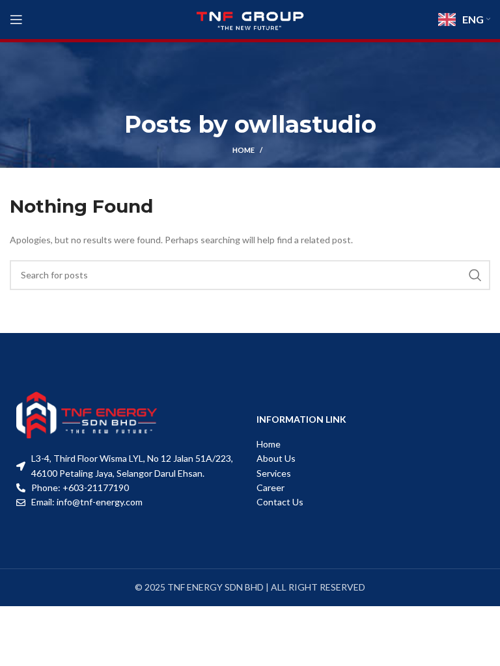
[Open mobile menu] (16, 20)
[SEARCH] (475, 275)
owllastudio (305, 124)
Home (243, 150)
